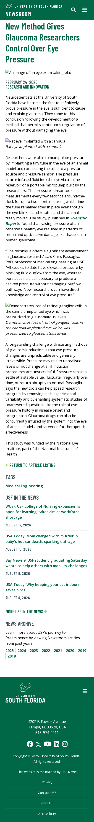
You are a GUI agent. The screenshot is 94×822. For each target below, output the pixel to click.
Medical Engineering (24, 485)
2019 (82, 650)
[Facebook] (30, 744)
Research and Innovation (27, 86)
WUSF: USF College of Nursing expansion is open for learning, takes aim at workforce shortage (42, 512)
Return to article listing (31, 465)
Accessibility (47, 813)
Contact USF (47, 792)
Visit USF (47, 803)
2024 (22, 650)
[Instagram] (65, 744)
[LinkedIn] (56, 744)
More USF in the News (24, 611)
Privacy (47, 782)
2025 (9, 650)
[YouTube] (47, 744)
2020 (70, 650)
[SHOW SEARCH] (73, 10)
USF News (68, 772)
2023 (34, 650)
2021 (58, 650)
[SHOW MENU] (85, 10)
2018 (12, 656)
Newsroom (18, 14)
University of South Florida (38, 6)
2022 (46, 650)
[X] (38, 744)
